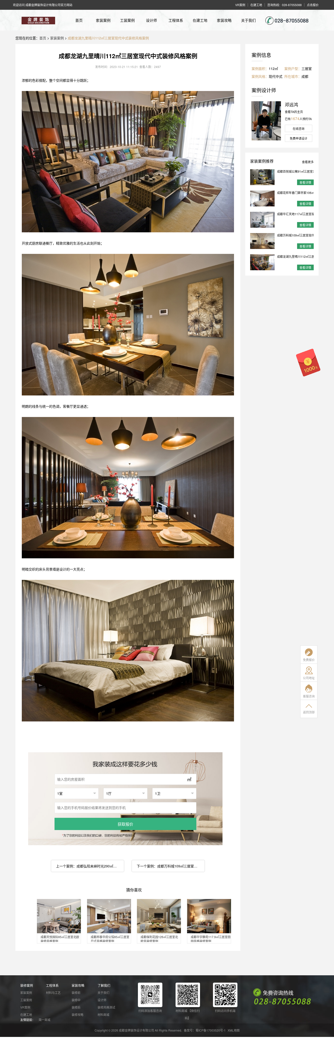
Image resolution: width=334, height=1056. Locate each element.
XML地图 (234, 1030)
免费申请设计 (298, 138)
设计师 (151, 20)
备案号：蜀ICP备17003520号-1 (205, 1030)
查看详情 (305, 182)
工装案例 (127, 20)
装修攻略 (77, 1014)
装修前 (76, 992)
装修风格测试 (106, 1007)
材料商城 (103, 1014)
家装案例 (103, 20)
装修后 (76, 1007)
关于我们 (248, 20)
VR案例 (25, 1007)
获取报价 (125, 824)
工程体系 (175, 20)
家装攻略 (224, 20)
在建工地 (200, 20)
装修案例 (26, 985)
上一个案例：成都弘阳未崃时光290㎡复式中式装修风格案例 (90, 866)
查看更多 (308, 162)
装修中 (76, 1000)
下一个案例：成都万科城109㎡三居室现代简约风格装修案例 (171, 866)
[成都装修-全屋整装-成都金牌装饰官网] (37, 20)
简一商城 (44, 1020)
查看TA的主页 (294, 112)
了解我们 (104, 985)
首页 (79, 20)
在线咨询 (298, 128)
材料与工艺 (53, 992)
